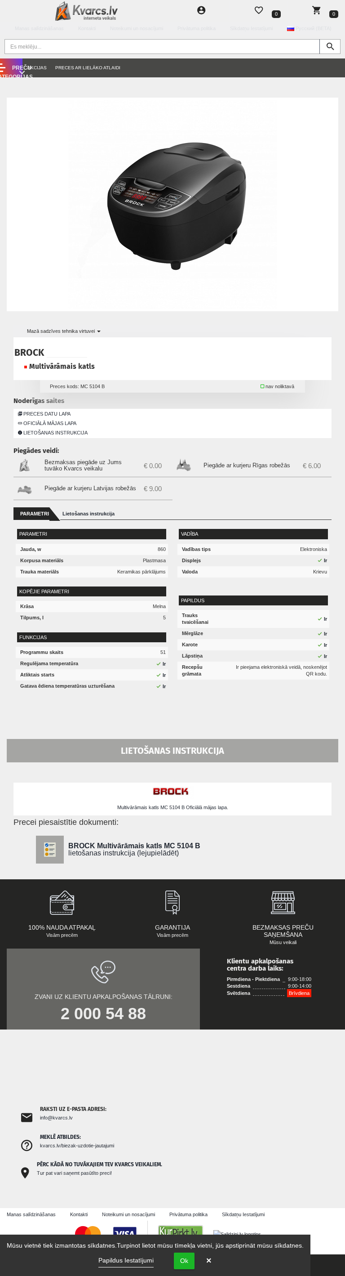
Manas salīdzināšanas (39, 28)
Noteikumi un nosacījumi (136, 28)
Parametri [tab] (34, 513)
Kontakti (87, 28)
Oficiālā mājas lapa (49, 423)
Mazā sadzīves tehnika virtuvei (61, 331)
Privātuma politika (196, 28)
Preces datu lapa (46, 413)
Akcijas (37, 67)
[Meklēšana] (330, 46)
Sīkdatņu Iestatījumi (251, 28)
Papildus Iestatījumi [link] (126, 1260)
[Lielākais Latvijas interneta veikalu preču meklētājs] (185, 1233)
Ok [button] (184, 1260)
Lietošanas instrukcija (55, 432)
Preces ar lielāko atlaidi (87, 67)
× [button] (209, 1260)
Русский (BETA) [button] (313, 28)
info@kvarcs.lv (56, 1117)
